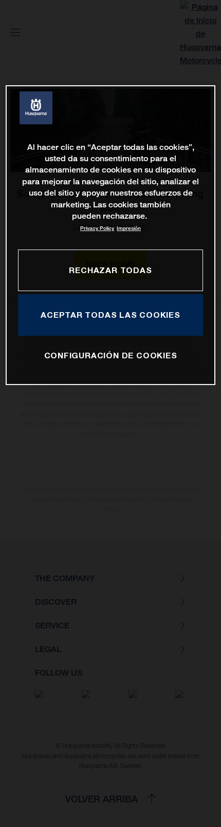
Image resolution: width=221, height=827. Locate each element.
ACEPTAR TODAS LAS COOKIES (110, 314)
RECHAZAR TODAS (110, 270)
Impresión (129, 228)
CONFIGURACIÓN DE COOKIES (110, 355)
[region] (111, 235)
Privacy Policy (97, 228)
